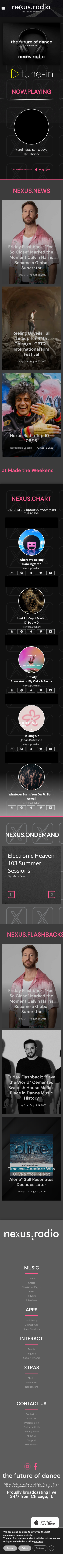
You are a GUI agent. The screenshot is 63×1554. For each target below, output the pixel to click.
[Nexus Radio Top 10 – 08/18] (31, 415)
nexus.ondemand (32, 835)
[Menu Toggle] (3, 8)
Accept (10, 1548)
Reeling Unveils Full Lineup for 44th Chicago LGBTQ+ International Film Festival (31, 343)
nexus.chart (31, 499)
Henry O (21, 274)
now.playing (31, 92)
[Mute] (51, 894)
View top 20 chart (32, 685)
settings (38, 1541)
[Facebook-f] (35, 1466)
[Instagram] (27, 1466)
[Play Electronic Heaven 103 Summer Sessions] (11, 894)
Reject (25, 1548)
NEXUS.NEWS (31, 191)
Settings (40, 1548)
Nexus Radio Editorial (21, 447)
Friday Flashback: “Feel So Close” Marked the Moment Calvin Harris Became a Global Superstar (31, 257)
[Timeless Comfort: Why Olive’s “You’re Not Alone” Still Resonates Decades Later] (31, 1159)
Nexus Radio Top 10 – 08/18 (31, 438)
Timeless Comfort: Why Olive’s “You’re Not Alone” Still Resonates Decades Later (31, 1176)
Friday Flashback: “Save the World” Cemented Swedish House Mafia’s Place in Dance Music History (31, 1087)
